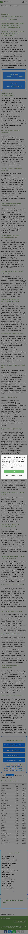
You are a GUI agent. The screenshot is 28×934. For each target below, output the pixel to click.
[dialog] (14, 467)
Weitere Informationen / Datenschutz (16, 465)
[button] (14, 467)
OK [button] (14, 471)
